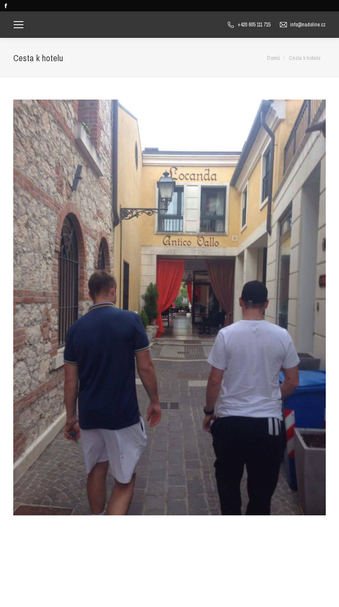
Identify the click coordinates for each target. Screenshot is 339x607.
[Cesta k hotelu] (169, 307)
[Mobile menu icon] (18, 24)
